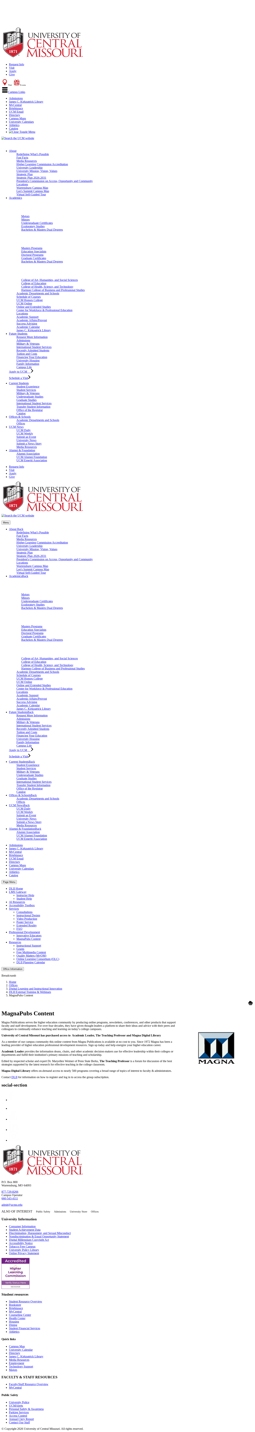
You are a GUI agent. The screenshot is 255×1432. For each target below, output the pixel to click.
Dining (13, 1325)
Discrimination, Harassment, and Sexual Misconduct (40, 1233)
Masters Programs (31, 248)
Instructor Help (25, 895)
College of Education (33, 283)
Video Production (26, 918)
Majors (25, 216)
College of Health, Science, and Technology (47, 286)
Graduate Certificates (33, 258)
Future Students (18, 333)
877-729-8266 (9, 1191)
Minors (25, 219)
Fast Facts (22, 157)
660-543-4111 (9, 1198)
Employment (16, 1363)
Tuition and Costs (26, 353)
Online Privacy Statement (24, 1253)
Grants (20, 949)
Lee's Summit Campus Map (32, 191)
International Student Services (34, 347)
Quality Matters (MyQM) (31, 955)
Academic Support (27, 316)
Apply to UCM (20, 371)
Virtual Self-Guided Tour (31, 194)
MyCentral (15, 105)
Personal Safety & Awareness (26, 1409)
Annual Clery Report (21, 1419)
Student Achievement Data (25, 1229)
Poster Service (24, 922)
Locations (22, 184)
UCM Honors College (29, 300)
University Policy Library (24, 1249)
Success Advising (26, 323)
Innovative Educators (28, 935)
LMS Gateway (18, 891)
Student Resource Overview (25, 1301)
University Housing (28, 360)
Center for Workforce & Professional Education (44, 310)
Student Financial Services (24, 1328)
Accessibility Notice (21, 1243)
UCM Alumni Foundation (31, 457)
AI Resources (17, 902)
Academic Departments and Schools (37, 293)
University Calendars (21, 121)
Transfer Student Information (33, 406)
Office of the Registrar (29, 410)
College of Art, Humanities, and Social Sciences (49, 280)
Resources (15, 942)
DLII (14, 1077)
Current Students (19, 383)
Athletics (14, 125)
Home (12, 981)
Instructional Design (28, 915)
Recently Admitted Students (32, 350)
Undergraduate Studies (29, 396)
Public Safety (43, 1211)
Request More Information (32, 337)
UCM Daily (23, 430)
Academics (15, 197)
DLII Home (16, 888)
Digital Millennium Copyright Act (29, 1239)
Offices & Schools (20, 416)
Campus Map (17, 1346)
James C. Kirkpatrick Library (26, 101)
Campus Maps (17, 118)
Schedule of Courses (28, 296)
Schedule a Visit (18, 378)
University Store (78, 1211)
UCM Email (16, 111)
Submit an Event (26, 436)
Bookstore (15, 1304)
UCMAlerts (16, 1405)
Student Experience (27, 386)
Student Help (24, 898)
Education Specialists (33, 251)
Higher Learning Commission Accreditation (42, 164)
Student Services (26, 389)
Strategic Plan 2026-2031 (31, 177)
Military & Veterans (28, 343)
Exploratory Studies (33, 226)
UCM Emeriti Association (31, 460)
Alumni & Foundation (22, 450)
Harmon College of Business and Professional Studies (53, 290)
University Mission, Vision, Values (36, 171)
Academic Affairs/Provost (31, 320)
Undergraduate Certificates (37, 223)
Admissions (16, 98)
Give (12, 74)
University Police (19, 1402)
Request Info (16, 64)
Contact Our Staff (19, 1422)
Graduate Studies (26, 400)
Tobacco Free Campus (22, 1246)
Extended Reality (26, 925)
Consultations (24, 912)
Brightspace (16, 108)
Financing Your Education (31, 357)
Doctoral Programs (32, 254)
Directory (14, 115)
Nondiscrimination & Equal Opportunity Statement (39, 1236)
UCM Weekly (24, 433)
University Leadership (29, 167)
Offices (20, 423)
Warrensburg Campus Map (32, 187)
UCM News (16, 426)
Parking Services (19, 1412)
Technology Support (21, 1366)
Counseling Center (20, 1314)
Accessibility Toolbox (22, 905)
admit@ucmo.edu (11, 1204)
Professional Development (24, 932)
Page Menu (9, 882)
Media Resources (26, 160)
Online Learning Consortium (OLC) (37, 959)
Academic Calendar (28, 327)
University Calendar (21, 1349)
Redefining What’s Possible (32, 154)
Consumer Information (22, 1226)
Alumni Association (28, 453)
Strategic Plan (24, 174)
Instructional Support (28, 945)
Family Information (27, 363)
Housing (14, 1321)
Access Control (18, 1415)
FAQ (19, 928)
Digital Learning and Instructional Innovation (35, 988)
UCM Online (24, 303)
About (12, 150)
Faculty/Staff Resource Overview (28, 1384)
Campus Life (24, 367)
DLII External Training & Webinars (30, 992)
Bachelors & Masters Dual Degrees (42, 229)
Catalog (13, 128)
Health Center (17, 1318)
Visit (11, 67)
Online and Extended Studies (33, 306)
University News (26, 440)
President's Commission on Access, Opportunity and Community (54, 181)
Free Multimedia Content (31, 952)
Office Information (12, 969)
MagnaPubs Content (28, 938)
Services (14, 908)
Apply (12, 71)
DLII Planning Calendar (30, 962)
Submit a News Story (29, 443)
